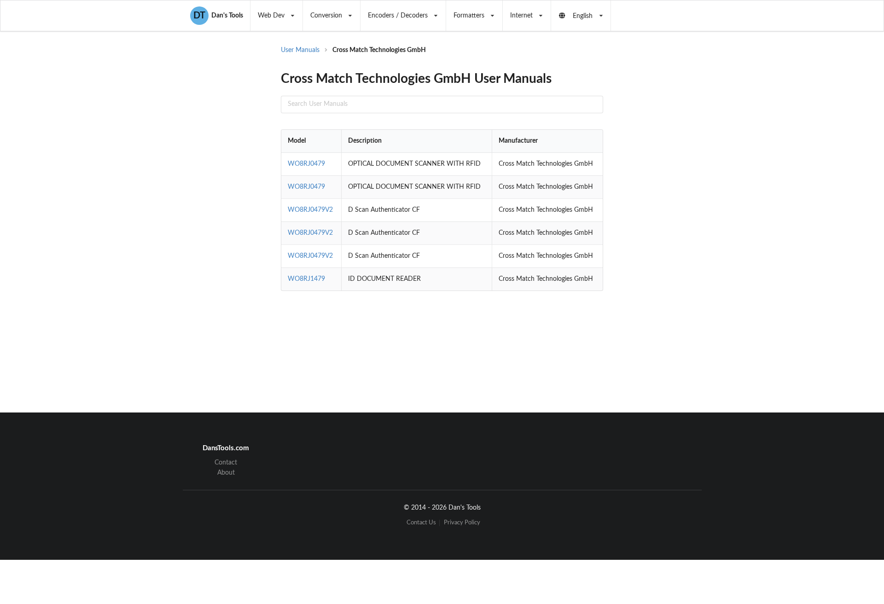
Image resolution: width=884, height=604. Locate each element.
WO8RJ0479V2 (310, 210)
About (226, 473)
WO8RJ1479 (306, 279)
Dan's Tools (218, 15)
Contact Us (421, 523)
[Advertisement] (678, 193)
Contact (226, 462)
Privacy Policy (462, 523)
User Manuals (300, 50)
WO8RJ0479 (306, 164)
